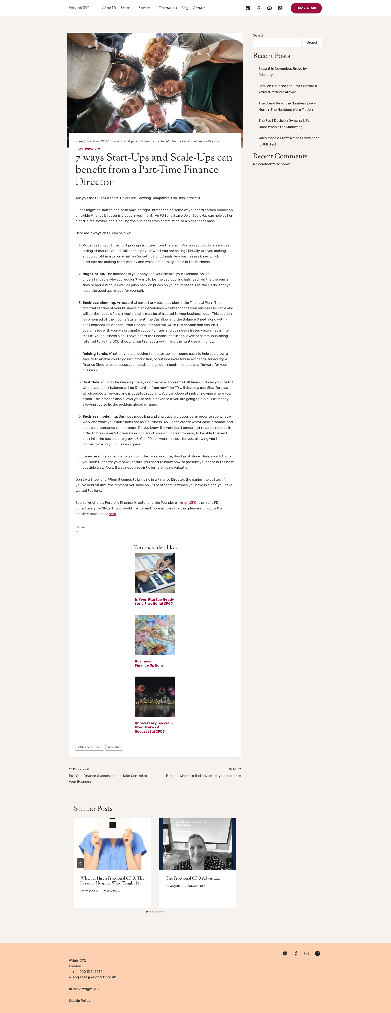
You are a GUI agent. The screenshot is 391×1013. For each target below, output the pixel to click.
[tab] (147, 912)
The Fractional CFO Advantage (193, 879)
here (112, 514)
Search (258, 35)
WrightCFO (188, 502)
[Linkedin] (247, 8)
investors (114, 747)
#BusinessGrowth (89, 747)
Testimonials (168, 8)
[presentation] (112, 844)
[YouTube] (269, 8)
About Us (109, 8)
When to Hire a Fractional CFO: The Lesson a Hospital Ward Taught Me (112, 881)
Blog (184, 8)
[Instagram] (280, 8)
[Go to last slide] (80, 863)
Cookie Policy (79, 1001)
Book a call (306, 8)
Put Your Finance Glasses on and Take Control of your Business (108, 775)
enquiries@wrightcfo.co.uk (94, 977)
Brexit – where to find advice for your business (203, 772)
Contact (199, 8)
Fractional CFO (88, 148)
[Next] (229, 863)
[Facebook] (258, 8)
